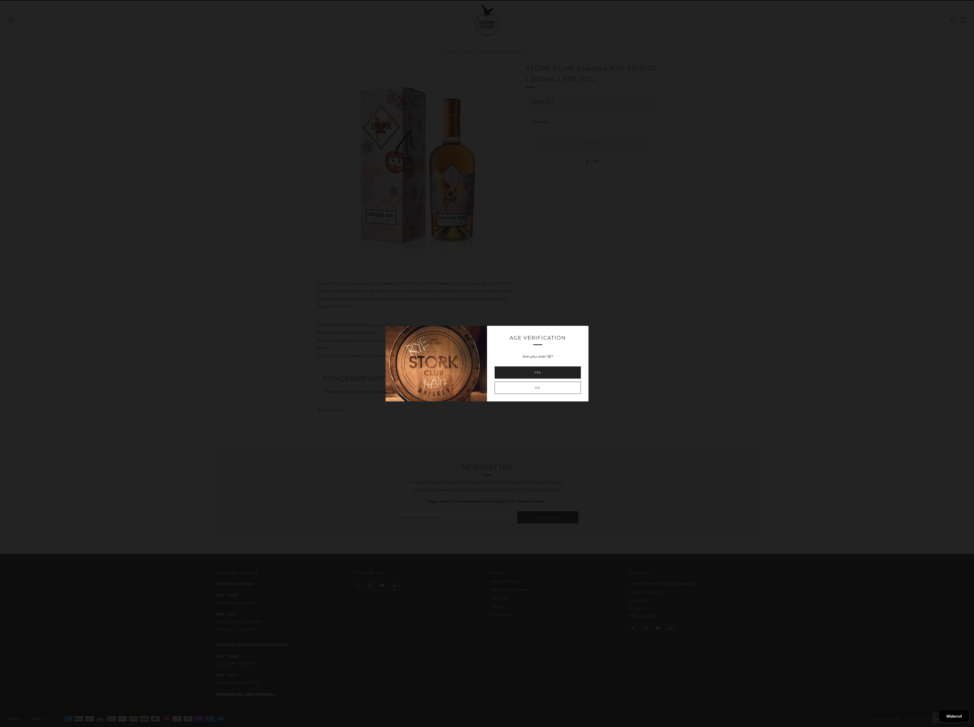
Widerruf (954, 716)
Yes (537, 372)
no (538, 388)
